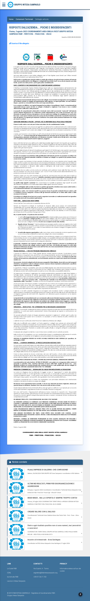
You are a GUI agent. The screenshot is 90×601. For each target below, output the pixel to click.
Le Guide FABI (12, 569)
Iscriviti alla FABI (12, 577)
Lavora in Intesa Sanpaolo (16, 581)
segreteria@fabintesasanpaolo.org (45, 573)
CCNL (9, 573)
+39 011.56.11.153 (39, 577)
